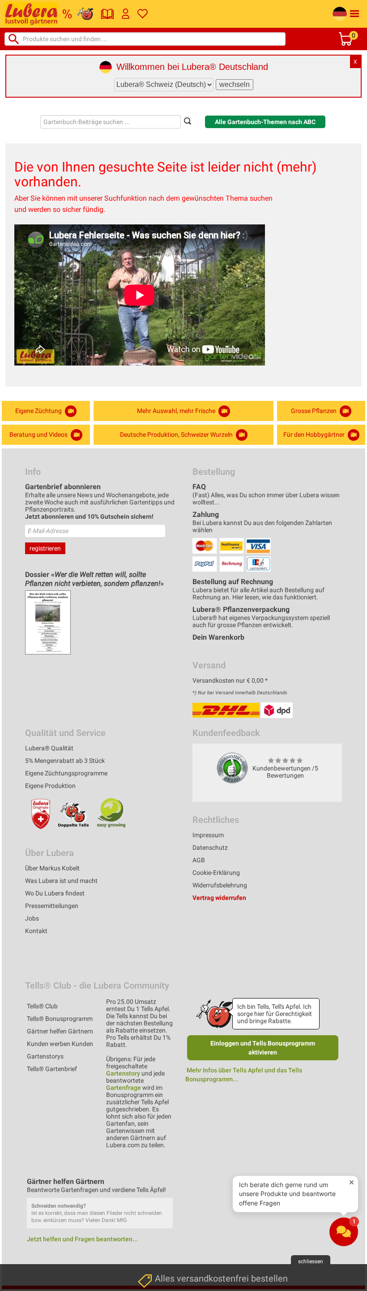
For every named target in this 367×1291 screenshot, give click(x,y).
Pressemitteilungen (51, 905)
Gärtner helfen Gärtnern (60, 1031)
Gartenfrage (123, 1087)
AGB (198, 860)
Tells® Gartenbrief (52, 1068)
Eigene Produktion (50, 785)
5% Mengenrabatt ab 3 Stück (65, 760)
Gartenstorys (45, 1056)
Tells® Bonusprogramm (60, 1018)
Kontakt (36, 930)
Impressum (208, 835)
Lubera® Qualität (49, 748)
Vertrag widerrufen (219, 897)
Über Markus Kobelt (52, 868)
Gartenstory (123, 1073)
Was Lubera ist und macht (61, 880)
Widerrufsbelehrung (219, 885)
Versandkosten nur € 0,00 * (230, 680)
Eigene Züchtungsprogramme (66, 773)
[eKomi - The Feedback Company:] (232, 767)
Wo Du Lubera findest (55, 893)
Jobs (32, 918)
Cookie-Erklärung (216, 872)
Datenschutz (210, 847)
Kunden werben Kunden (60, 1043)
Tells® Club (42, 1006)
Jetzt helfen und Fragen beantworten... (82, 1239)
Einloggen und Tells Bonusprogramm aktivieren (262, 1048)
